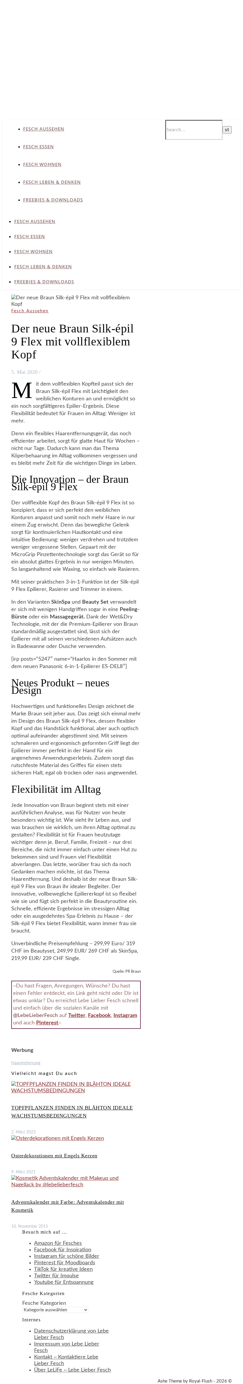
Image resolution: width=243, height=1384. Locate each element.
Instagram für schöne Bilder (66, 1256)
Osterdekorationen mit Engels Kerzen (54, 1156)
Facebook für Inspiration (62, 1250)
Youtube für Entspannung (63, 1282)
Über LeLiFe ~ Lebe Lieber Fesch (72, 1370)
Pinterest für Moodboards (64, 1263)
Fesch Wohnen (42, 164)
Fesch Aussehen (43, 129)
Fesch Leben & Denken (52, 182)
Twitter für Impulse (56, 1276)
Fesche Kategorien (44, 1303)
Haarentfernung (25, 1063)
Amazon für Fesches (58, 1243)
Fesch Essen (38, 147)
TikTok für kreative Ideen (63, 1269)
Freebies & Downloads (53, 200)
